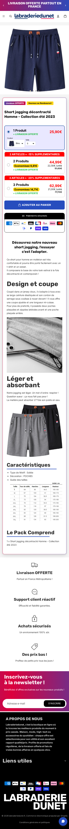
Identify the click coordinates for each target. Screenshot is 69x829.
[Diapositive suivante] (65, 5)
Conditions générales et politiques (34, 822)
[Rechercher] (10, 16)
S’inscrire (54, 703)
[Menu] (3, 16)
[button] (34, 138)
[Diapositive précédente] (3, 5)
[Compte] (58, 16)
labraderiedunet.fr (17, 816)
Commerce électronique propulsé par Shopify (47, 816)
